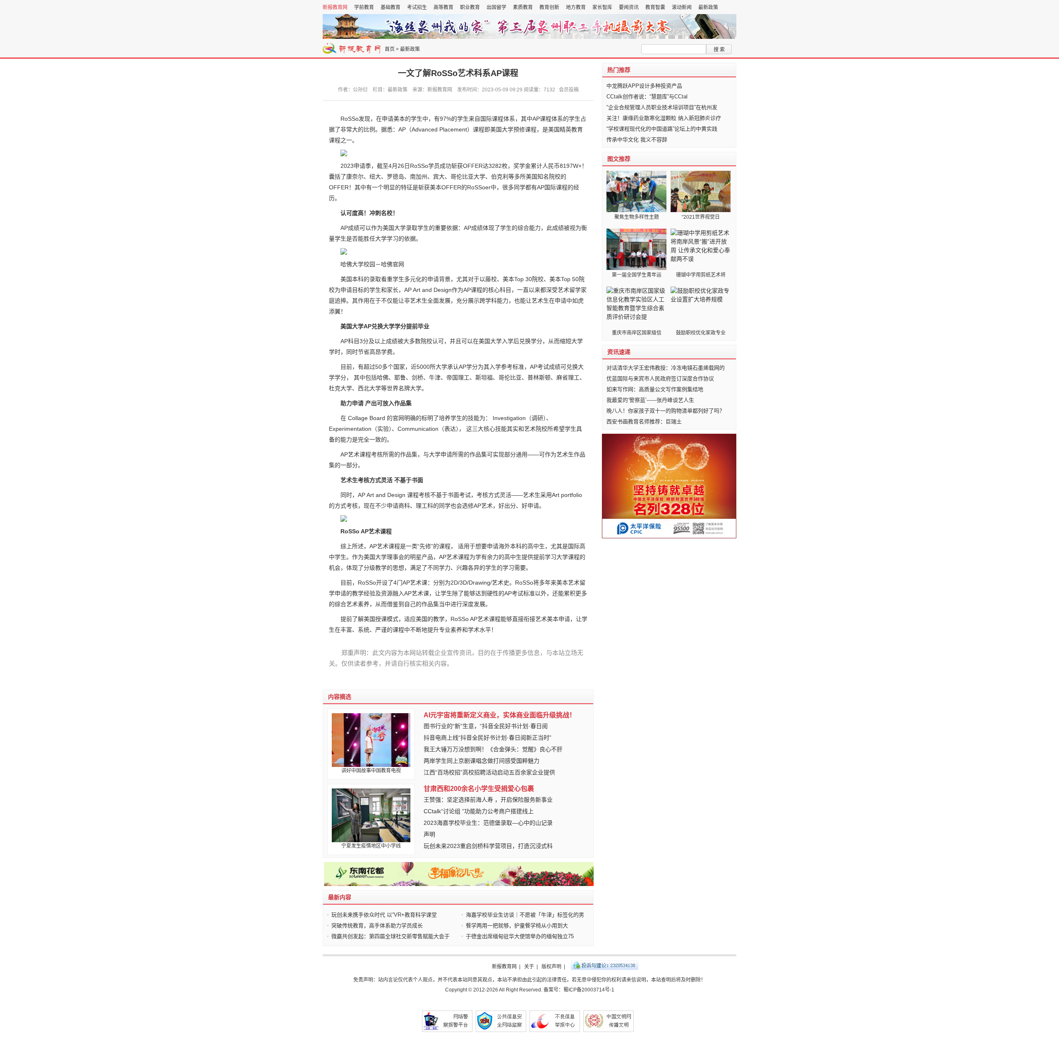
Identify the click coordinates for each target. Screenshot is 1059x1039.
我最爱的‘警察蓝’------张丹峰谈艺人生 (650, 400)
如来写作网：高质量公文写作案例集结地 (654, 389)
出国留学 (496, 7)
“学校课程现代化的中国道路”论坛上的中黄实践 (661, 129)
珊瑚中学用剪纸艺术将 (701, 275)
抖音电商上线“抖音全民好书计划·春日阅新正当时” (487, 737)
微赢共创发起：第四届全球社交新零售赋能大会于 (390, 936)
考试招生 (417, 7)
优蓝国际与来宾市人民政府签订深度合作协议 (660, 378)
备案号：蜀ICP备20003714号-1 (579, 990)
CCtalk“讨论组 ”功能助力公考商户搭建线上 (479, 811)
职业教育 (470, 7)
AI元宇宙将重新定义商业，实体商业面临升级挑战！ (500, 715)
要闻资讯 (629, 7)
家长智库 (602, 7)
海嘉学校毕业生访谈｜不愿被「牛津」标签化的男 (525, 915)
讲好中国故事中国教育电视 (371, 771)
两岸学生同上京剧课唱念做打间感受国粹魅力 (481, 760)
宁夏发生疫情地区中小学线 (371, 846)
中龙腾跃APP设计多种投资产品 (644, 86)
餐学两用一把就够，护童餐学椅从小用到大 (517, 925)
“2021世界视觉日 (701, 217)
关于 (529, 967)
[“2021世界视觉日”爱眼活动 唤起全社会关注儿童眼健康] (701, 191)
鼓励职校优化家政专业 (701, 333)
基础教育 (390, 7)
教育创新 (549, 7)
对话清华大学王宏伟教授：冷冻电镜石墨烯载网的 (665, 368)
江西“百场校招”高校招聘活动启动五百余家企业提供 (489, 772)
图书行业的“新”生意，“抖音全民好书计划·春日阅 (486, 726)
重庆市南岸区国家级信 (636, 333)
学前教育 (364, 7)
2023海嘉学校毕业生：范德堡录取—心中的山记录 (488, 822)
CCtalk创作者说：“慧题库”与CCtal (647, 96)
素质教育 (523, 7)
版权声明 (551, 967)
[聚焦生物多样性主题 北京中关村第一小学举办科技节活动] (636, 191)
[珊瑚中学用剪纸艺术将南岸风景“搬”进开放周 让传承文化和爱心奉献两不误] (701, 249)
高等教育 (443, 7)
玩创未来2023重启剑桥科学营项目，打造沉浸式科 (488, 846)
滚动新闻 (682, 7)
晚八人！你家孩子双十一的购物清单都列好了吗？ (665, 411)
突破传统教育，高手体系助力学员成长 (377, 925)
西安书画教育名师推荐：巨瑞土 (644, 421)
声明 (429, 834)
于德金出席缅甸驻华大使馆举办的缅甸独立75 (520, 936)
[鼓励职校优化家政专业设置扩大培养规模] (701, 307)
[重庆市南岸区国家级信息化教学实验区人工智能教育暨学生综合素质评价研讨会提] (636, 307)
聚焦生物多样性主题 (636, 217)
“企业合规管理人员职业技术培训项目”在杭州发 (661, 107)
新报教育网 (335, 7)
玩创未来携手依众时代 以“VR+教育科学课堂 (384, 915)
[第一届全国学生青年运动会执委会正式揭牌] (636, 249)
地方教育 (576, 7)
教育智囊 (655, 7)
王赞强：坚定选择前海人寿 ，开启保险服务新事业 (488, 799)
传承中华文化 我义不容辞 (636, 139)
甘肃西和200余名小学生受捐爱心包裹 (479, 788)
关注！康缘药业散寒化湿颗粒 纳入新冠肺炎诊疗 (663, 118)
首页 (390, 49)
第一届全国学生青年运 (636, 275)
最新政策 (708, 7)
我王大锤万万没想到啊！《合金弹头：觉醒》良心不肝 (493, 749)
